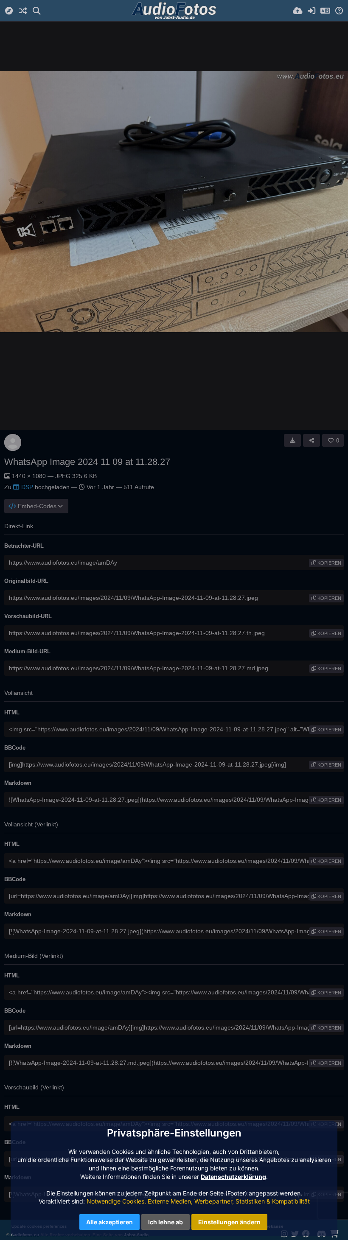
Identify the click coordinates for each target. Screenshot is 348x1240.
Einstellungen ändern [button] (229, 1222)
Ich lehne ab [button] (165, 1222)
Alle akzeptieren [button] (109, 1222)
